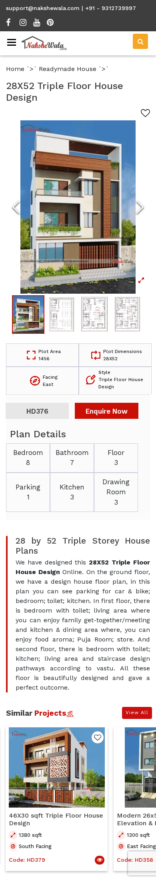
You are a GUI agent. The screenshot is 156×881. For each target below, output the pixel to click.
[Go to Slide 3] (94, 314)
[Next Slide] (140, 207)
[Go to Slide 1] (28, 314)
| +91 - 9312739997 (109, 8)
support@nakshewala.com (43, 8)
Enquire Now (107, 411)
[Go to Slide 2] (61, 314)
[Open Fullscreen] (78, 207)
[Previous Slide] (16, 207)
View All (137, 712)
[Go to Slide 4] (128, 314)
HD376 (37, 411)
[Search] (140, 41)
